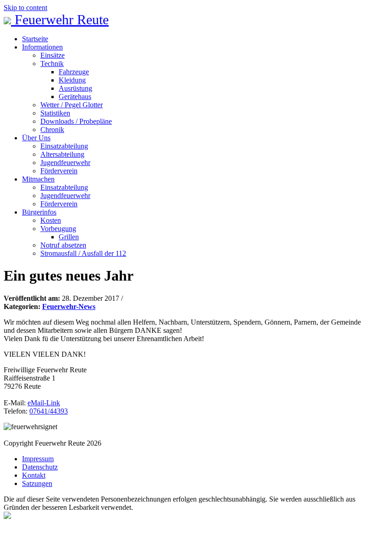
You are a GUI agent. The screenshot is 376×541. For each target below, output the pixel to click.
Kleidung (72, 80)
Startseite (35, 39)
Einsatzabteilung (64, 146)
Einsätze (52, 55)
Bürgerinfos (39, 212)
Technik (52, 63)
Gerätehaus (75, 96)
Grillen (69, 237)
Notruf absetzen (63, 245)
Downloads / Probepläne (76, 121)
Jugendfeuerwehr (65, 162)
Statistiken (55, 113)
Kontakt (33, 475)
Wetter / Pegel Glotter (71, 105)
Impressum (38, 459)
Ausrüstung (75, 88)
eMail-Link (44, 403)
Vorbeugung (58, 228)
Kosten (50, 220)
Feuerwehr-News (68, 306)
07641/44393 (48, 411)
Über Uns (36, 138)
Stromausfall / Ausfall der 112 (83, 253)
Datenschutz (40, 467)
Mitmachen (38, 179)
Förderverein (58, 171)
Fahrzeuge (74, 72)
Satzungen (37, 483)
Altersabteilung (62, 154)
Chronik (52, 129)
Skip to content (25, 7)
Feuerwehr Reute (60, 19)
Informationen (42, 47)
